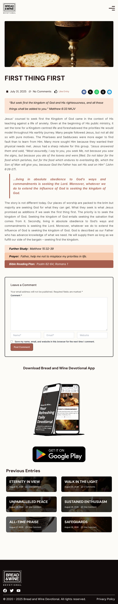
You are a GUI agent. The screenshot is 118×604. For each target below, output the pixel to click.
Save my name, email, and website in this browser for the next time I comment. (55, 341)
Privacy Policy (106, 599)
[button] (84, 92)
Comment (16, 295)
